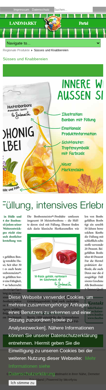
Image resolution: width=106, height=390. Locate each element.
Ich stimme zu (22, 383)
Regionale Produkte (16, 50)
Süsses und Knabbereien (25, 59)
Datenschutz (40, 9)
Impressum (21, 9)
